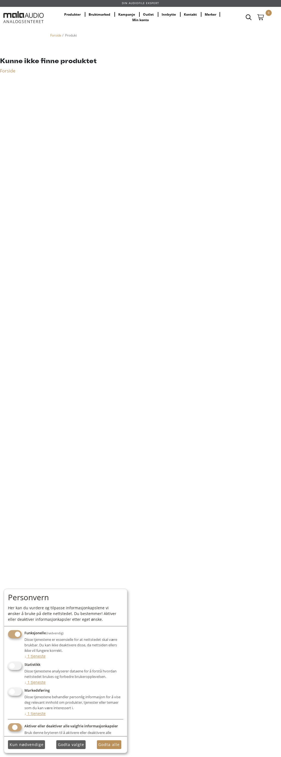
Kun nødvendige (27, 744)
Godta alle (109, 744)
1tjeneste (35, 656)
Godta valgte (71, 744)
